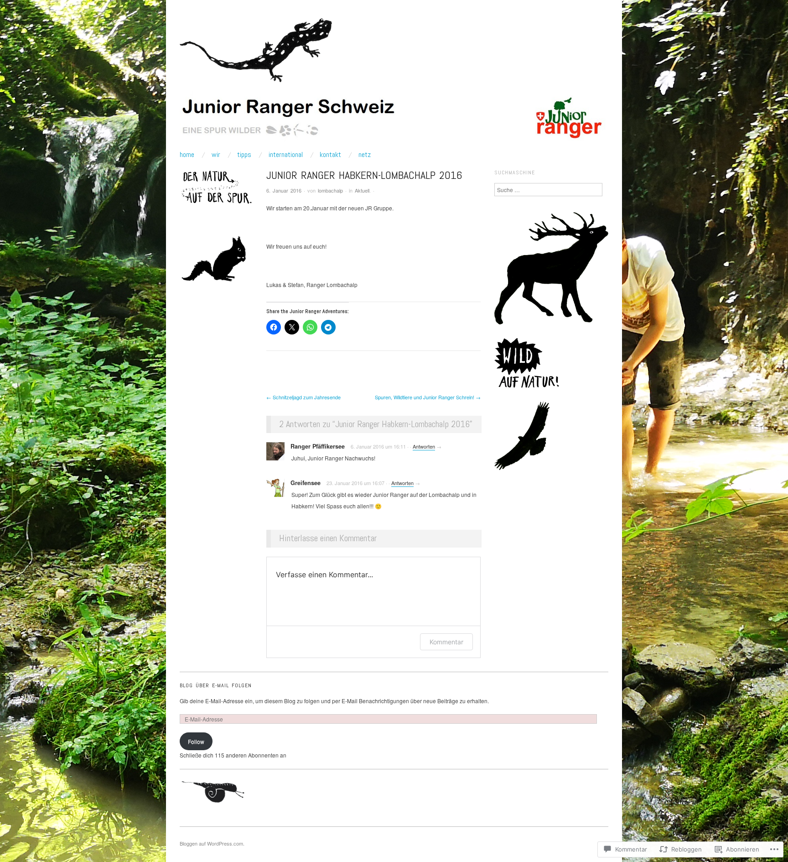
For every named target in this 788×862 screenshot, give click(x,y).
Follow (196, 741)
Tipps (244, 154)
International (286, 154)
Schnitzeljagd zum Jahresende (303, 397)
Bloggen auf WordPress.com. (212, 843)
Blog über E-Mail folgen (216, 685)
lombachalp (330, 190)
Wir (216, 154)
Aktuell (362, 190)
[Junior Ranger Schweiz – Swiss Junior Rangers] (394, 120)
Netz (364, 154)
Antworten (424, 446)
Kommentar (446, 642)
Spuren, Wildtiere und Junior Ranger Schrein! (428, 397)
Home (187, 154)
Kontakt (330, 154)
